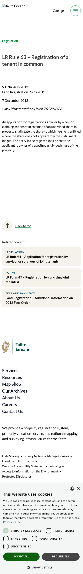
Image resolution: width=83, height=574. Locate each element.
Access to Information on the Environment (30, 471)
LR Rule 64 (12, 193)
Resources (12, 377)
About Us (11, 397)
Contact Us (12, 411)
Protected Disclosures (16, 476)
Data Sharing (10, 456)
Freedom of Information (18, 461)
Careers (9, 404)
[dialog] (41, 528)
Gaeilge (58, 10)
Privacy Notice (33, 456)
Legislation (10, 41)
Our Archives (14, 390)
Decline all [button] (60, 556)
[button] (41, 567)
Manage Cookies (58, 456)
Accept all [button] (21, 556)
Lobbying (55, 466)
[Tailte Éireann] (13, 11)
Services (10, 370)
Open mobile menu (75, 10)
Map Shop (11, 384)
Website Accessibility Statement (23, 466)
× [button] (78, 488)
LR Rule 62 (12, 178)
